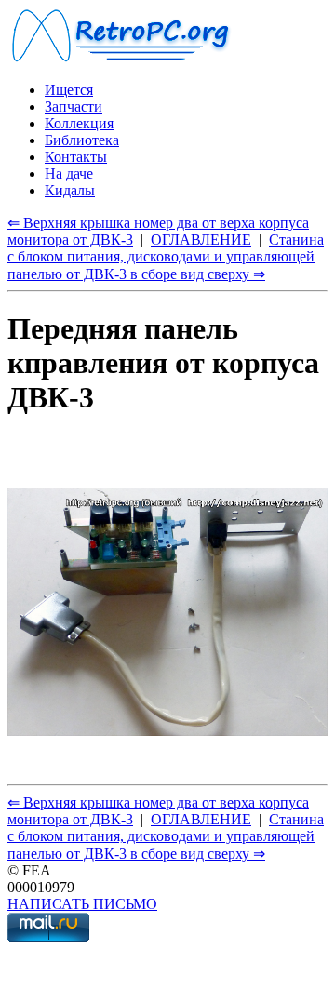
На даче (69, 173)
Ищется (69, 90)
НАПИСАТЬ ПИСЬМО (82, 904)
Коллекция (79, 123)
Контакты (76, 157)
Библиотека (82, 140)
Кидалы (70, 190)
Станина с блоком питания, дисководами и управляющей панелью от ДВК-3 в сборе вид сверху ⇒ (165, 257)
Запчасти (73, 106)
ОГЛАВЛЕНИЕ (201, 239)
